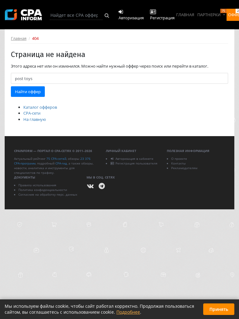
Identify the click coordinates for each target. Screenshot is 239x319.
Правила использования (37, 185)
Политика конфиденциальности (42, 190)
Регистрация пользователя (136, 163)
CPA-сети (31, 113)
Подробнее (128, 312)
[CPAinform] (23, 14)
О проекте (179, 158)
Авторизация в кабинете (134, 158)
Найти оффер (28, 91)
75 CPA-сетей (56, 158)
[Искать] (107, 15)
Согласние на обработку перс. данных (47, 194)
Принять (218, 309)
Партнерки (211, 13)
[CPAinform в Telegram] (102, 186)
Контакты (178, 163)
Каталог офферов (40, 107)
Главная (185, 14)
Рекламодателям (184, 168)
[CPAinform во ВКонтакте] (91, 186)
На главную (34, 119)
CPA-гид (61, 163)
